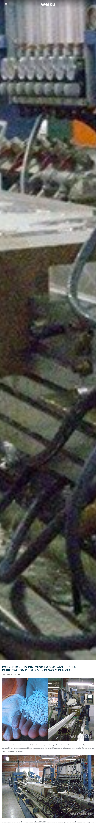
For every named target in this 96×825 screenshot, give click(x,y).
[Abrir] (6, 4)
